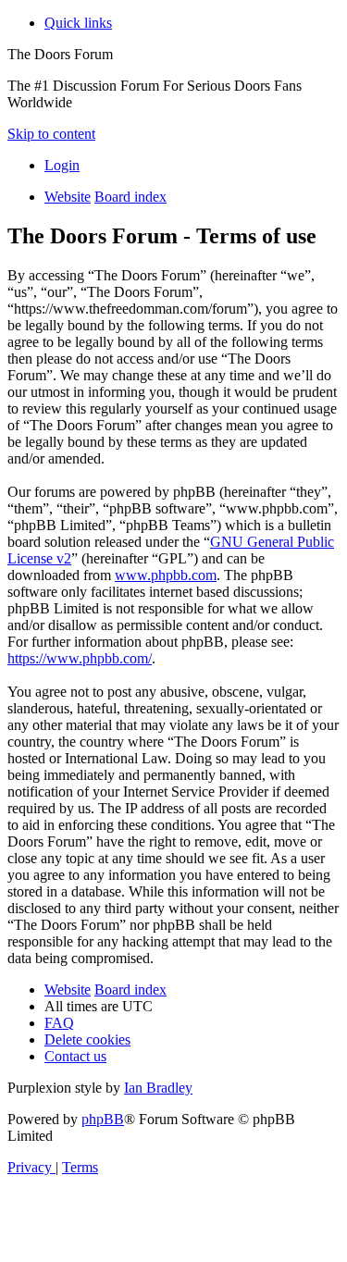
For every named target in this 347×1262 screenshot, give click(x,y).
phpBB (102, 1119)
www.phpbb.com (166, 575)
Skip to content (51, 134)
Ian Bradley (158, 1087)
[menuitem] (62, 165)
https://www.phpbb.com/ (79, 658)
